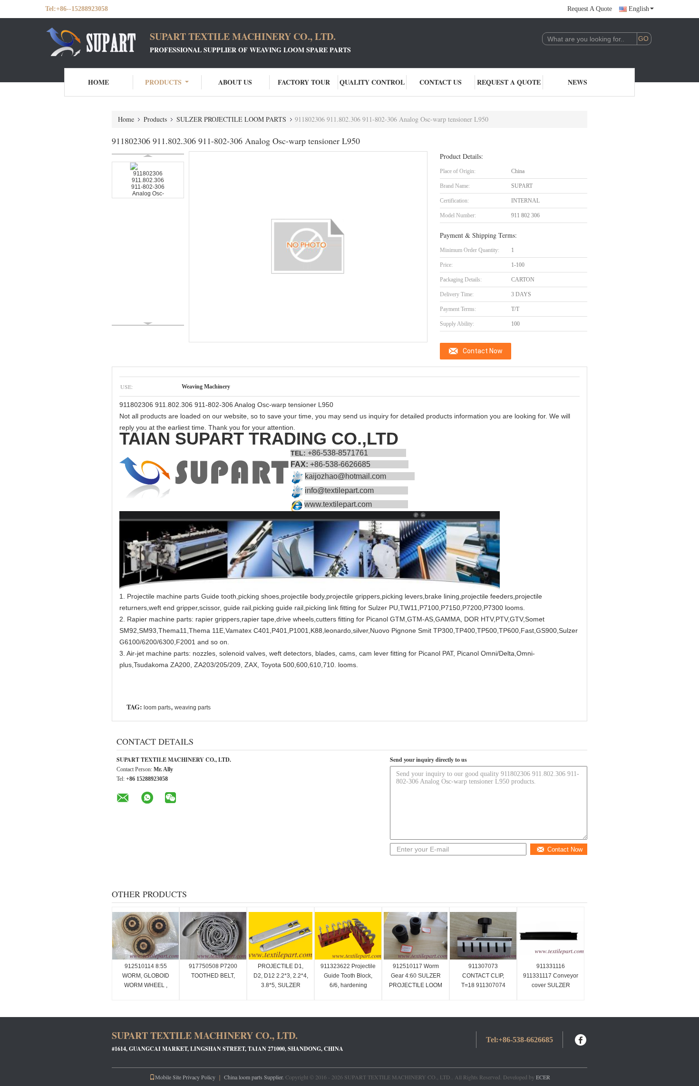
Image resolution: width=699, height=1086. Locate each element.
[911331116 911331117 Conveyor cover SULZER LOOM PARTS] (550, 936)
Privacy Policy (199, 1077)
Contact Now (483, 351)
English (639, 8)
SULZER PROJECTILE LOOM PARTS (231, 119)
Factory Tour (304, 82)
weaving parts (193, 707)
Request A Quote (589, 8)
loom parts (157, 707)
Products (163, 82)
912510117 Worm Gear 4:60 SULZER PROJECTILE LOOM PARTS (415, 980)
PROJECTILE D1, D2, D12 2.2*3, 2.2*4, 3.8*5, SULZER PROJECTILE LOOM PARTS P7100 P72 (280, 985)
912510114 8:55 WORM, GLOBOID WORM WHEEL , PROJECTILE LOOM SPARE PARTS (145, 985)
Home (98, 82)
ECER (543, 1077)
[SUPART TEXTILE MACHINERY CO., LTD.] (97, 42)
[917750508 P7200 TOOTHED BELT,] (213, 936)
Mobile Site (168, 1077)
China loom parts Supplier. (254, 1077)
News (577, 82)
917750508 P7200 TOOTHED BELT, (213, 971)
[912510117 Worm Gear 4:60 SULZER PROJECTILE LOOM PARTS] (415, 936)
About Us (235, 82)
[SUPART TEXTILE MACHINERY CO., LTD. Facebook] (581, 1038)
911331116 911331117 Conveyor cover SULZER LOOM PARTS (550, 980)
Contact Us (440, 82)
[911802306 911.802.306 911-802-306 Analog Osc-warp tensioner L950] (148, 180)
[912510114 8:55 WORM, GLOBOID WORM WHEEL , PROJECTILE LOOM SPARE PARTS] (145, 936)
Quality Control (372, 82)
